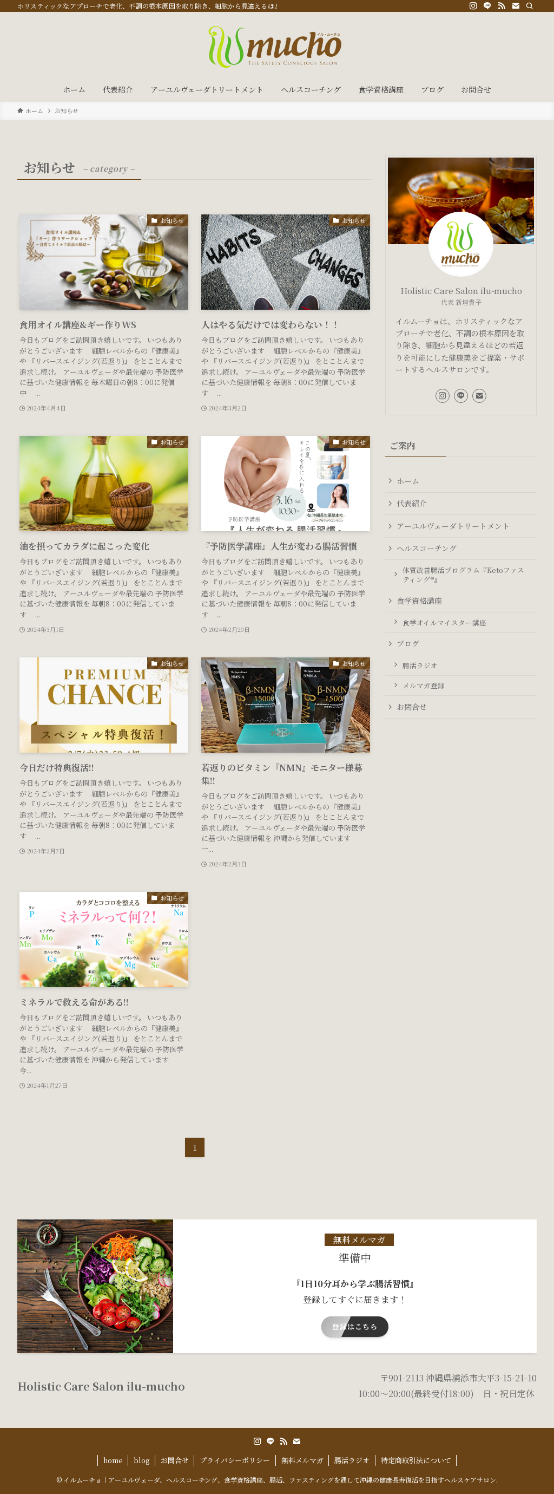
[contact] (516, 6)
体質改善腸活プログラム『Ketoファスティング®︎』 (463, 575)
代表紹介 (412, 503)
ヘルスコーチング (427, 548)
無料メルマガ (302, 1460)
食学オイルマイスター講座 (444, 622)
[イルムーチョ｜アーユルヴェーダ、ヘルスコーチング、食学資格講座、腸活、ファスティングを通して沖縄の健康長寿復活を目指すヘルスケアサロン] (277, 46)
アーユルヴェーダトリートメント (453, 525)
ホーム (408, 480)
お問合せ (412, 706)
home (113, 1460)
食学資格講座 (419, 600)
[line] (487, 6)
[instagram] (473, 6)
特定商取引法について (416, 1460)
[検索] (530, 6)
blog (141, 1460)
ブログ (408, 643)
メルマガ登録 (424, 685)
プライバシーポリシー (235, 1460)
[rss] (501, 6)
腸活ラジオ (420, 665)
